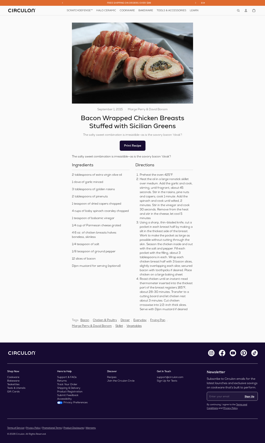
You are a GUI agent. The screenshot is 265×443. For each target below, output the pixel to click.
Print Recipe (132, 145)
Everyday (140, 320)
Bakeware (13, 380)
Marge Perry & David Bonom (92, 326)
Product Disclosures (73, 427)
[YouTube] (233, 353)
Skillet (119, 326)
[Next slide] (195, 3)
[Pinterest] (243, 353)
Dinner (125, 320)
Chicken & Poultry (105, 320)
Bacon (84, 320)
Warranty (91, 427)
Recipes (111, 377)
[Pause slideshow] (203, 3)
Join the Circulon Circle (120, 380)
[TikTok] (254, 353)
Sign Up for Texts (167, 380)
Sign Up (249, 396)
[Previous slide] (62, 3)
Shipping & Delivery (68, 388)
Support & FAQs (67, 377)
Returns (62, 380)
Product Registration (69, 391)
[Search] (238, 10)
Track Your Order (67, 384)
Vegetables (134, 326)
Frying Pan (157, 320)
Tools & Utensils (16, 388)
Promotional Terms (52, 427)
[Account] (246, 10)
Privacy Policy (230, 408)
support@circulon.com (170, 377)
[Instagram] (211, 353)
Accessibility (64, 398)
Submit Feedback (67, 395)
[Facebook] (222, 353)
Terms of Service (15, 427)
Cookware (13, 377)
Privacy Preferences (75, 402)
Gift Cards (13, 391)
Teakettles (13, 384)
